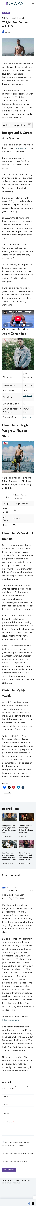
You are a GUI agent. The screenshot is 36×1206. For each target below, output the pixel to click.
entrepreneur (22, 148)
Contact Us (6, 1183)
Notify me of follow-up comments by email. (19, 1153)
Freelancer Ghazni (14, 888)
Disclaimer (26, 1180)
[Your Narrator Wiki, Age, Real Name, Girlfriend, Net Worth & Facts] (9, 845)
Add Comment (9, 1122)
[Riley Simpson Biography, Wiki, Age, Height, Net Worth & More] (26, 845)
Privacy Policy (14, 1180)
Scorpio (27, 417)
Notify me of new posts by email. (16, 1161)
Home (4, 1180)
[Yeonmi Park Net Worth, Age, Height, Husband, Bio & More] (26, 818)
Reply (31, 890)
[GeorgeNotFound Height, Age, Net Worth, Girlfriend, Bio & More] (9, 818)
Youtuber (6, 13)
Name (6, 1096)
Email (6, 1105)
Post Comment (9, 1169)
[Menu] (33, 3)
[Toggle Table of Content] (28, 124)
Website (6, 1113)
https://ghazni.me (10, 1020)
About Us (16, 1183)
